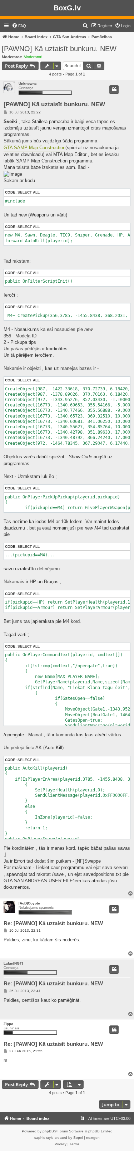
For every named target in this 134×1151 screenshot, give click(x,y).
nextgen (93, 1138)
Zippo (8, 1024)
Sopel (78, 1138)
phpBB (48, 1131)
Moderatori (33, 57)
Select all (29, 192)
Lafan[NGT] (13, 963)
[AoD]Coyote (29, 903)
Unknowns (28, 84)
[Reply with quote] (114, 89)
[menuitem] (19, 25)
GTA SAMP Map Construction (34, 147)
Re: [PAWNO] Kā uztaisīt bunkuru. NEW (53, 923)
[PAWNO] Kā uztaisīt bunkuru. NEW (59, 49)
